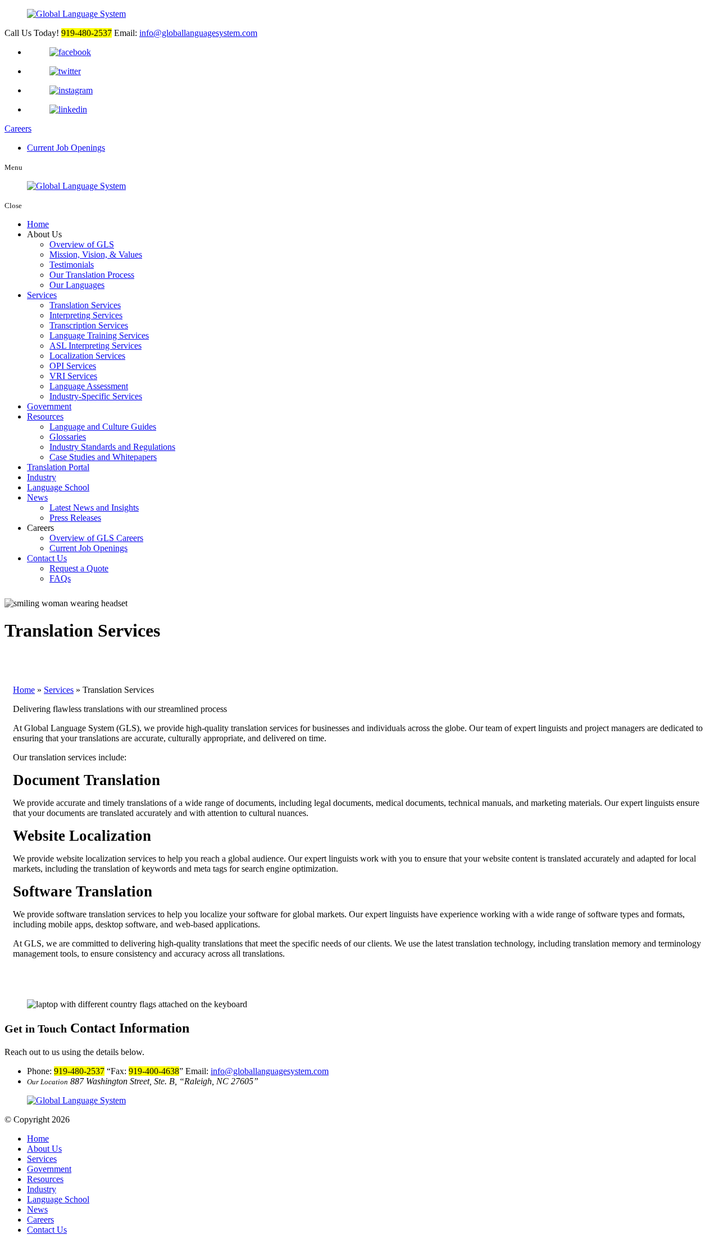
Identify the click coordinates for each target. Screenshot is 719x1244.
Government (49, 406)
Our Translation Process (91, 275)
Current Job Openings (66, 147)
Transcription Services (88, 325)
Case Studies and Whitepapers (103, 457)
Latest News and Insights (94, 507)
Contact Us (47, 558)
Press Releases (75, 517)
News (37, 497)
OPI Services (72, 366)
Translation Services (85, 305)
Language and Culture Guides (102, 426)
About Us (44, 1148)
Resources (45, 416)
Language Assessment (88, 386)
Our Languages (76, 285)
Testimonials (71, 264)
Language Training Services (99, 335)
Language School (58, 487)
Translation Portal (58, 467)
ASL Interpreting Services (95, 345)
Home (38, 224)
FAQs (60, 578)
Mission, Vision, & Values (95, 254)
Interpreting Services (85, 315)
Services (42, 295)
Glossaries (67, 436)
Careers (17, 128)
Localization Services (87, 355)
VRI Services (73, 376)
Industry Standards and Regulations (112, 447)
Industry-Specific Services (95, 396)
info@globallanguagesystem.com (198, 33)
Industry (41, 477)
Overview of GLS (81, 244)
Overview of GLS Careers (96, 538)
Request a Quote (78, 568)
